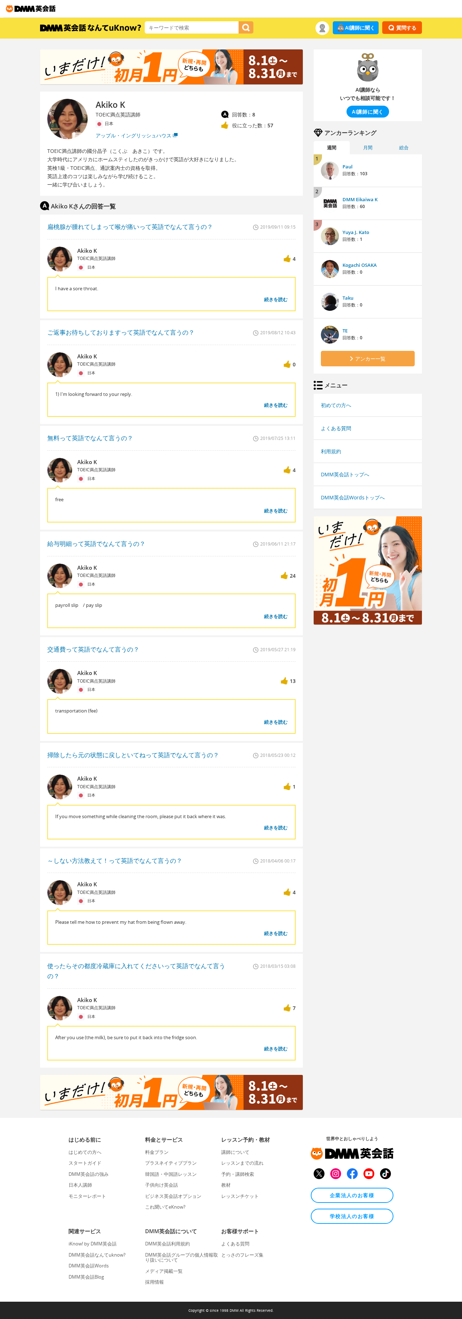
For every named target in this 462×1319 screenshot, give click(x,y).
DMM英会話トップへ (345, 474)
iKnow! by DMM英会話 (93, 1243)
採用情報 (154, 1282)
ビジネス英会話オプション (173, 1196)
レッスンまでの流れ (242, 1163)
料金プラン (157, 1152)
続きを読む (276, 299)
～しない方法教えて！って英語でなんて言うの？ (114, 860)
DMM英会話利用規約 (167, 1243)
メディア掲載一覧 (164, 1271)
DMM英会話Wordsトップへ (353, 497)
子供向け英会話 (161, 1185)
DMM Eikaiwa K (360, 199)
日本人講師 (80, 1185)
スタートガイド (85, 1163)
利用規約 (331, 451)
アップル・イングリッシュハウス (133, 135)
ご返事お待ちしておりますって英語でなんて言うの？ (121, 332)
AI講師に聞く (360, 27)
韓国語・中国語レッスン (171, 1174)
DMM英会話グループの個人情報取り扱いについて (181, 1257)
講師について (235, 1152)
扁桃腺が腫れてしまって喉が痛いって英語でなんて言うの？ (130, 226)
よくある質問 (336, 428)
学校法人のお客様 (352, 1216)
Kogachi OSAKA (360, 265)
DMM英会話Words (89, 1265)
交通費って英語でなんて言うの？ (93, 649)
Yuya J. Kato (356, 232)
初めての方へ (336, 405)
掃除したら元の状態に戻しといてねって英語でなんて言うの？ (133, 755)
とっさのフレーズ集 (242, 1255)
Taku (348, 298)
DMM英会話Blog (86, 1277)
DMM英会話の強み (89, 1174)
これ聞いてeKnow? (165, 1207)
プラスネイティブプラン (171, 1163)
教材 (226, 1185)
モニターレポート (87, 1196)
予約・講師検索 (237, 1174)
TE (345, 330)
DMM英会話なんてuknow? (97, 1255)
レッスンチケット (240, 1196)
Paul (348, 166)
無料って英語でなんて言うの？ (90, 438)
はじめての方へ (85, 1152)
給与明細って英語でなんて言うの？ (96, 543)
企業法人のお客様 (352, 1195)
